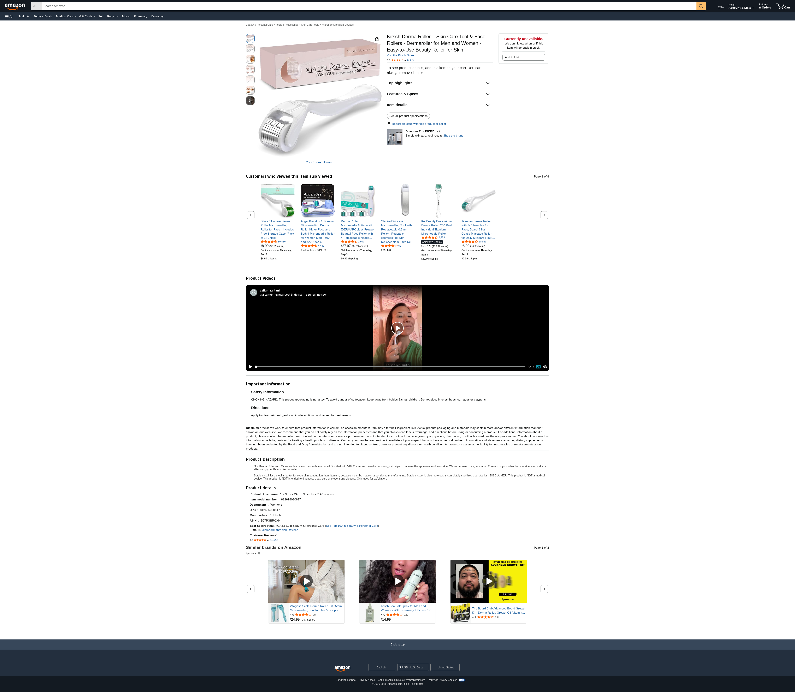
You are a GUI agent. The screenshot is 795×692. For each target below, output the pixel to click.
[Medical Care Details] (75, 16)
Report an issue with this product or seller (419, 123)
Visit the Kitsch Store (400, 55)
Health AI (24, 16)
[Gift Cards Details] (94, 16)
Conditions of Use (346, 680)
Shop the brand (453, 135)
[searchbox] (369, 6)
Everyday (157, 16)
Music (126, 16)
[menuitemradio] (538, 366)
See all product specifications (408, 116)
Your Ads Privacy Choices (442, 680)
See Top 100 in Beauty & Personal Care (352, 525)
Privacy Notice (367, 680)
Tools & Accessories (287, 24)
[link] (278, 229)
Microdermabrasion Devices (338, 24)
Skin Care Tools (310, 24)
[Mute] (545, 367)
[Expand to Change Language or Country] (723, 7)
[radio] (250, 38)
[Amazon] (15, 6)
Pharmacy (140, 16)
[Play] (249, 367)
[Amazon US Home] (342, 669)
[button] (9, 16)
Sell (100, 16)
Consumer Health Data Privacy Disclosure (401, 680)
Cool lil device (293, 294)
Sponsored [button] (251, 553)
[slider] (390, 366)
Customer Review (271, 294)
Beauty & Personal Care (259, 24)
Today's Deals (43, 16)
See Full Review (316, 294)
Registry (112, 16)
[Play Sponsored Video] (306, 581)
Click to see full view (319, 162)
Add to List (512, 57)
